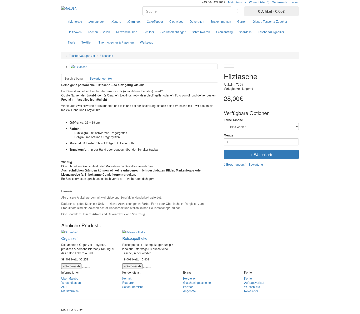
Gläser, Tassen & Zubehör (270, 21)
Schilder (149, 32)
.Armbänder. (96, 21)
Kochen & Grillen (99, 32)
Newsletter (251, 291)
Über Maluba (69, 278)
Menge (228, 135)
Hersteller (189, 278)
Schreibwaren (201, 32)
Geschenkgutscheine (197, 282)
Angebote (189, 291)
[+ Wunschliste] (226, 66)
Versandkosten (71, 282)
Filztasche (106, 56)
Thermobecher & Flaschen (116, 42)
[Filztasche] (144, 67)
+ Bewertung (254, 164)
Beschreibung (74, 78)
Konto (248, 278)
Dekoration (197, 21)
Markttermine (70, 291)
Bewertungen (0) (101, 78)
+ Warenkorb (261, 154)
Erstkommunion (220, 21)
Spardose (245, 32)
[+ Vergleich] (231, 66)
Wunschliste (252, 287)
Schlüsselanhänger (173, 32)
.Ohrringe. (134, 21)
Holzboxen (75, 32)
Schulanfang (224, 32)
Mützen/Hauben (126, 32)
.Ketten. (116, 21)
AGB (64, 287)
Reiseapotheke (134, 238)
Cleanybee (176, 21)
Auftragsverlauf (254, 282)
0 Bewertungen (234, 164)
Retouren (128, 282)
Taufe (71, 42)
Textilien (86, 42)
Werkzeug (146, 42)
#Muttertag (75, 21)
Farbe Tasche (233, 120)
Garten (241, 21)
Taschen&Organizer (271, 32)
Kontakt (127, 278)
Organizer (69, 238)
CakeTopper (155, 21)
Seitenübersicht (132, 287)
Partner (188, 287)
